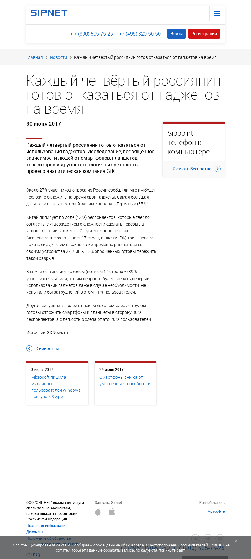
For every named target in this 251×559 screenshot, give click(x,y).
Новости (58, 57)
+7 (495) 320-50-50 (140, 33)
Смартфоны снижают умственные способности (125, 380)
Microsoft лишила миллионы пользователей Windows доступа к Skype (56, 386)
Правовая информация (47, 525)
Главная (34, 57)
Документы (36, 531)
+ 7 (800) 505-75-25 (91, 33)
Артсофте (216, 511)
